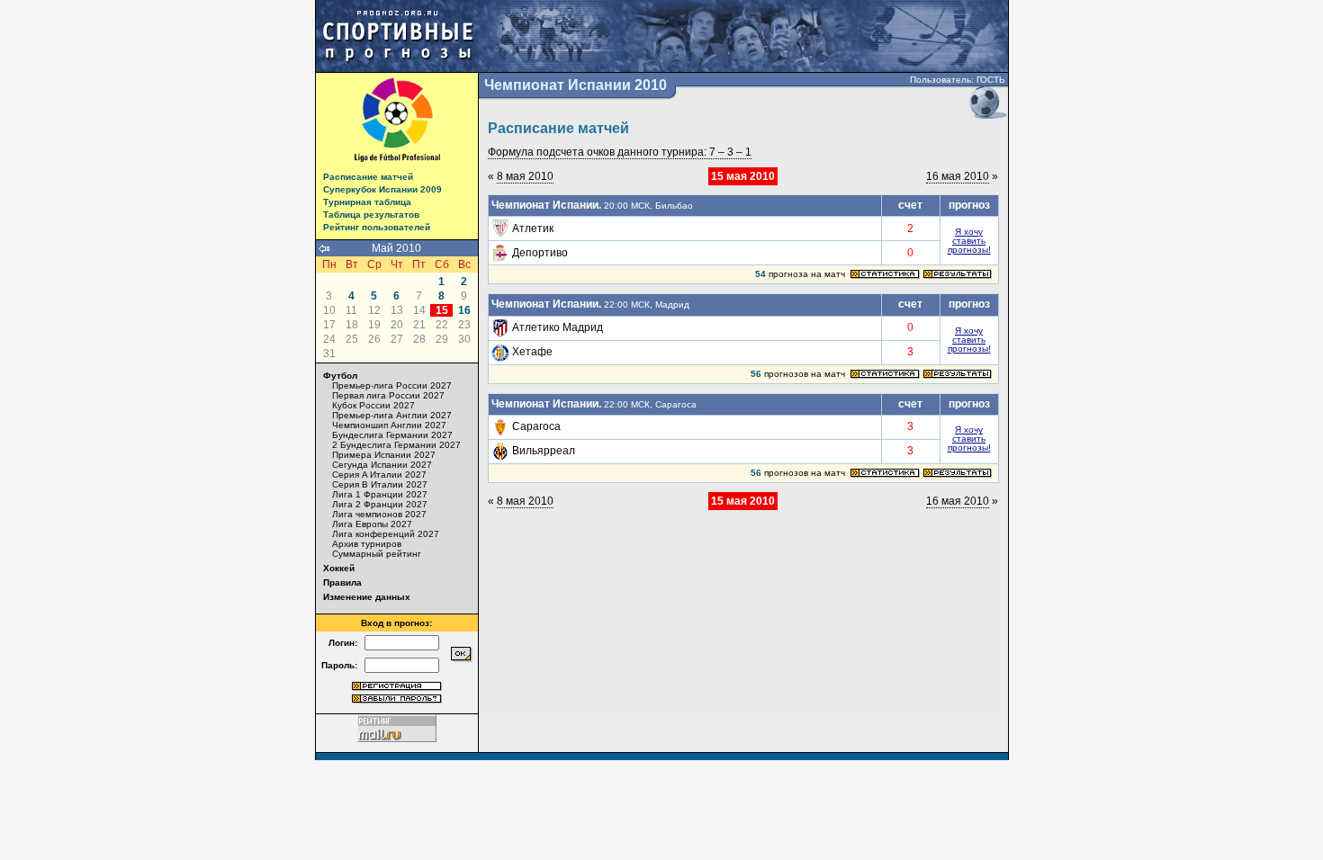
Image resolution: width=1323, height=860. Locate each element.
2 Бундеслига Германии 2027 (396, 445)
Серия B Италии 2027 (380, 484)
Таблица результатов (371, 214)
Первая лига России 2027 (388, 395)
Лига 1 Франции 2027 (380, 494)
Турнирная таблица (367, 202)
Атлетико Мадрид (557, 327)
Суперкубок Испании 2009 (382, 189)
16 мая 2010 (957, 176)
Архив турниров (366, 544)
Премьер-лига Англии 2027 (392, 415)
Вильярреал (543, 450)
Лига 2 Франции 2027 (380, 504)
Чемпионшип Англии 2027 (389, 425)
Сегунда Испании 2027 (382, 465)
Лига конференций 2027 (385, 534)
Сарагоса (536, 426)
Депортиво (540, 252)
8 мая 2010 (525, 176)
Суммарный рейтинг (376, 554)
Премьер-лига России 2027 (392, 385)
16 (464, 310)
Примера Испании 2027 (384, 455)
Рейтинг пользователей (376, 227)
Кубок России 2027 (373, 405)
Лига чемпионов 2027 (379, 514)
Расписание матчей (368, 177)
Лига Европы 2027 (372, 524)
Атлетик (533, 228)
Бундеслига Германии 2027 (392, 435)
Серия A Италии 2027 (379, 474)
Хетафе (532, 351)
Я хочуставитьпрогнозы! (969, 241)
